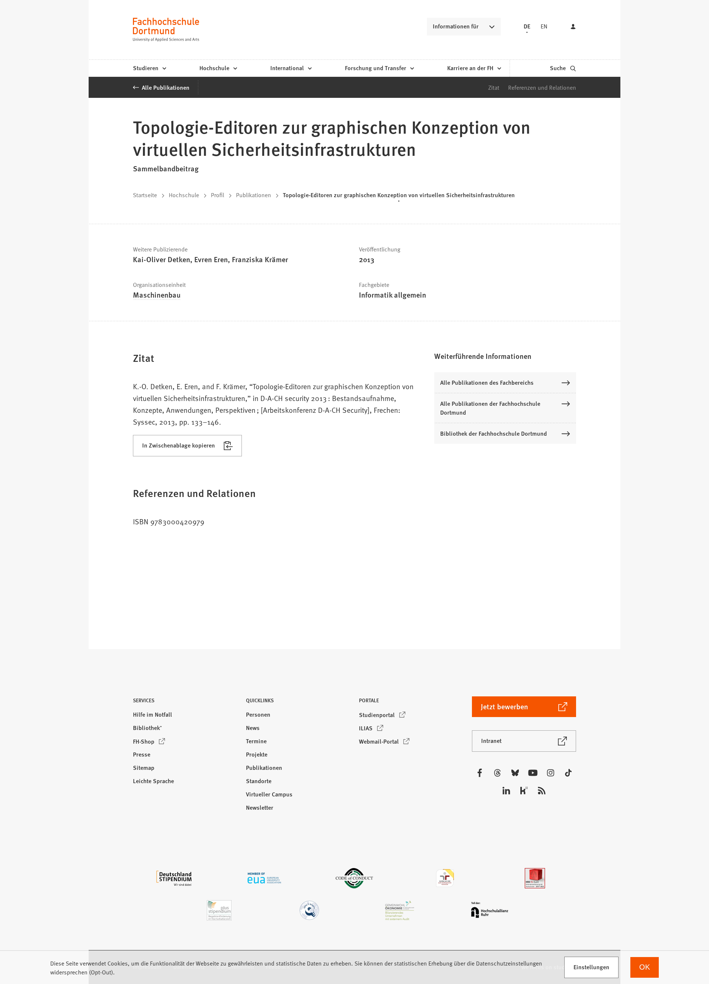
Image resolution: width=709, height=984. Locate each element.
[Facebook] (480, 773)
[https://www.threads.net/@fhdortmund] (497, 773)
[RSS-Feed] (542, 790)
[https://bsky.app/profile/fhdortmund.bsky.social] (515, 773)
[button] (505, 356)
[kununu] (524, 790)
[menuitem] (149, 68)
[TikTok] (568, 773)
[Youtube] (533, 773)
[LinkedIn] (506, 790)
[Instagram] (550, 773)
